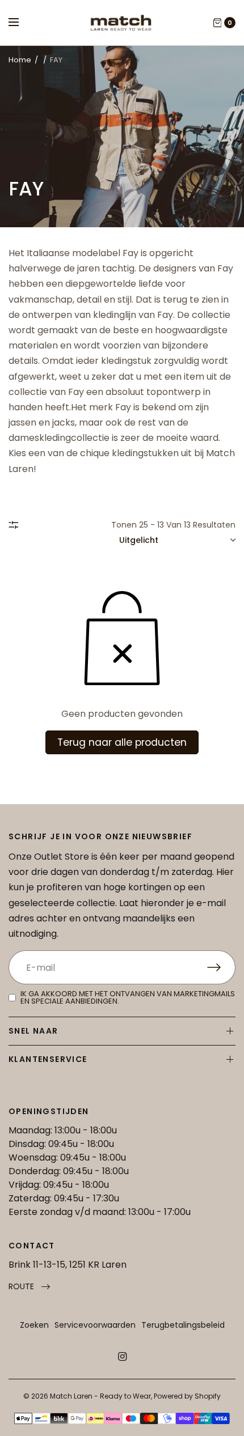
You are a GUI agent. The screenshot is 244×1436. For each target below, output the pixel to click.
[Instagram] (122, 1357)
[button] (29, 1287)
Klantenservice (48, 1059)
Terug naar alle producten (122, 742)
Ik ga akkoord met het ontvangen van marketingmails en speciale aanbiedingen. (127, 997)
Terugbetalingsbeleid (183, 1325)
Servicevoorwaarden (95, 1325)
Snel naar (33, 1030)
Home (20, 59)
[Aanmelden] (221, 967)
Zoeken (34, 1325)
